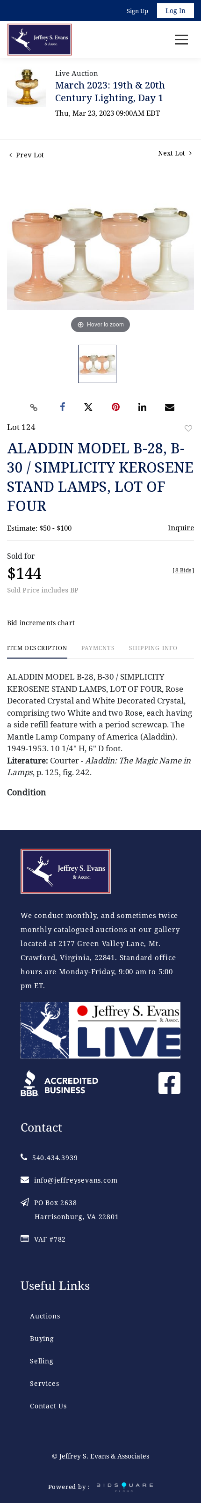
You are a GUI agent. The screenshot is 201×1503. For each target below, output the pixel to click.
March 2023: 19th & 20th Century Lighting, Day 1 (110, 91)
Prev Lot (29, 154)
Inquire (181, 527)
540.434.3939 (55, 1157)
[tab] (37, 652)
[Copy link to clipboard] (34, 407)
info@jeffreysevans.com (75, 1180)
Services (44, 1383)
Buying (42, 1338)
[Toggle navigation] (181, 40)
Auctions (45, 1315)
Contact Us (48, 1405)
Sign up (137, 11)
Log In (175, 10)
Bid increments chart (41, 622)
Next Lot (172, 153)
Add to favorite (188, 428)
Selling (42, 1360)
